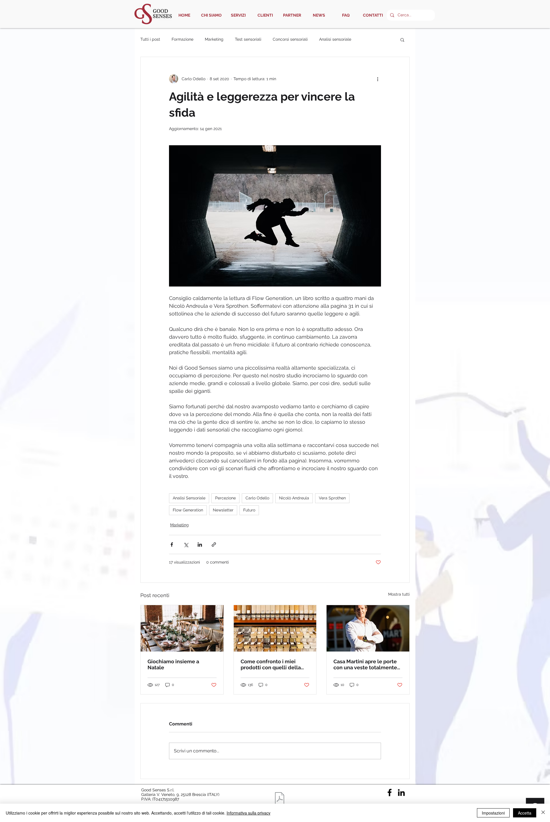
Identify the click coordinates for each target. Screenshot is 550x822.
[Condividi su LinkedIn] (200, 544)
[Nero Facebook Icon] (389, 792)
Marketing (214, 39)
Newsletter (223, 510)
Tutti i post (150, 39)
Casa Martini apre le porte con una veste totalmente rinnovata (365, 664)
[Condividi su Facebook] (171, 544)
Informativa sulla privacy (248, 813)
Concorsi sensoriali (290, 39)
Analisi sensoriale (335, 39)
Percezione (225, 498)
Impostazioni (493, 813)
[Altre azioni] (377, 78)
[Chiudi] (543, 812)
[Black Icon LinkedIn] (401, 792)
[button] (402, 39)
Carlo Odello (257, 498)
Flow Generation (188, 510)
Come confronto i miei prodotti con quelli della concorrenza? (271, 664)
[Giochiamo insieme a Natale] (182, 628)
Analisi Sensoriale (189, 498)
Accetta (524, 813)
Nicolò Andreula (294, 498)
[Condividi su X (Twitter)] (185, 544)
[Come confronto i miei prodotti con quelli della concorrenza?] (275, 628)
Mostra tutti (399, 594)
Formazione (182, 39)
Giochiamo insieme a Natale (173, 664)
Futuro (249, 510)
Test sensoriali (248, 39)
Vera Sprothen (332, 498)
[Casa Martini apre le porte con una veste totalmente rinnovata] (368, 628)
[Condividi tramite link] (214, 544)
